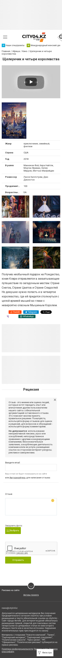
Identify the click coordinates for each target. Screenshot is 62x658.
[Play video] (31, 82)
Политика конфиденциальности (17, 649)
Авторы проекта (31, 595)
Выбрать (14, 530)
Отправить (18, 560)
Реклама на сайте (10, 590)
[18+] (34, 37)
